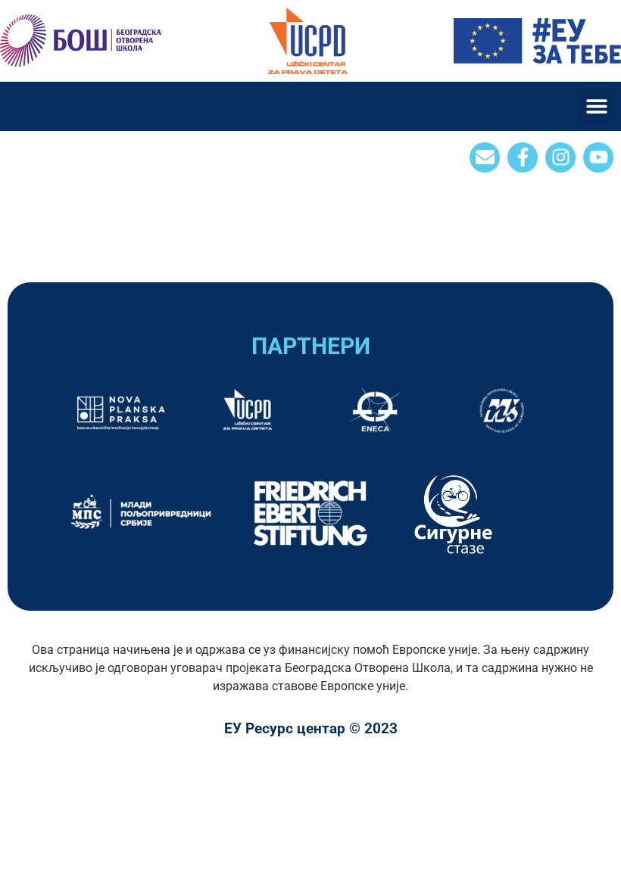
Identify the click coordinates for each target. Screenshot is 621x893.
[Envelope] (485, 157)
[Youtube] (598, 157)
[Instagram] (560, 157)
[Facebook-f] (522, 157)
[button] (596, 106)
